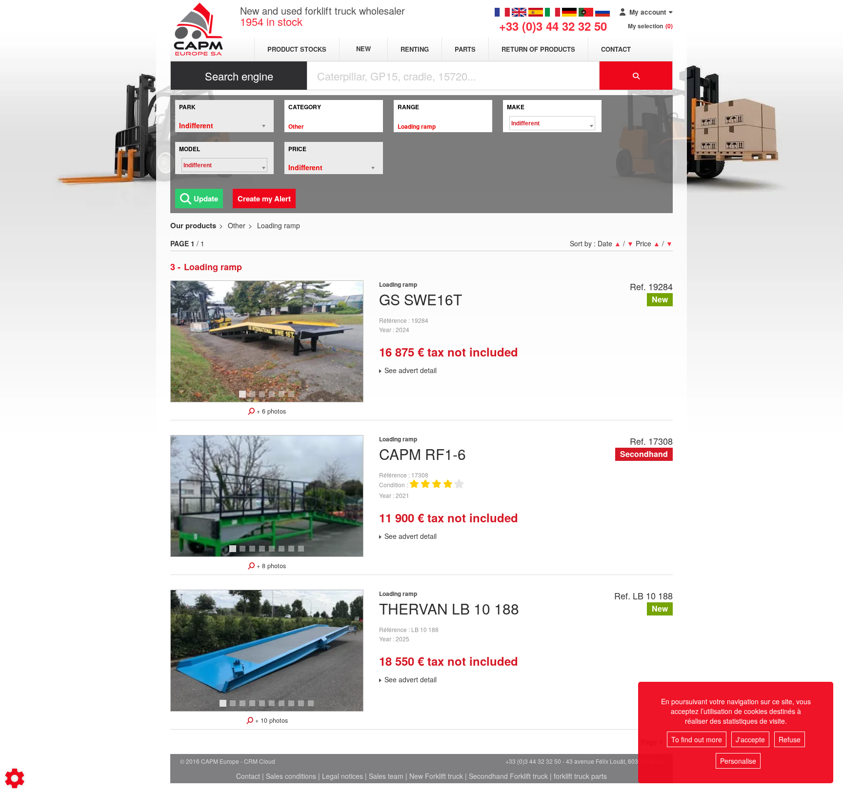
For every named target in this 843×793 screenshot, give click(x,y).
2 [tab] (254, 398)
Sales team (386, 776)
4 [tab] (273, 398)
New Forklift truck (436, 776)
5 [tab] (283, 398)
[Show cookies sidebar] (14, 778)
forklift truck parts (580, 776)
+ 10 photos (270, 720)
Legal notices (342, 776)
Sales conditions (291, 776)
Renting (415, 49)
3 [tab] (263, 398)
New (363, 49)
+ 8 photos (270, 566)
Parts (465, 49)
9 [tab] (302, 708)
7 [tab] (293, 553)
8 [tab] (302, 553)
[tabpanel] (267, 341)
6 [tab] (293, 398)
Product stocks (296, 49)
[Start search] (636, 75)
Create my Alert (264, 198)
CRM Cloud (259, 761)
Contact (616, 49)
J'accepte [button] (750, 739)
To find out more (696, 739)
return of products (538, 49)
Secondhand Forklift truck (508, 776)
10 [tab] (314, 708)
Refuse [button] (790, 739)
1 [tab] (244, 398)
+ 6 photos (270, 411)
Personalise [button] (738, 761)
